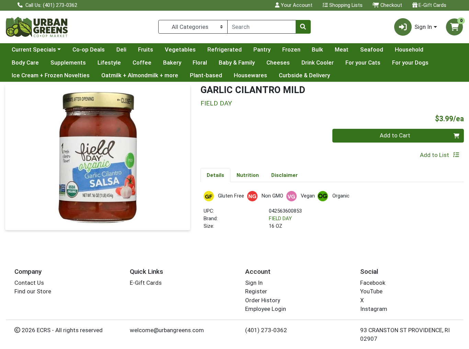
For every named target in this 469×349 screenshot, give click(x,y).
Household (409, 49)
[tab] (215, 175)
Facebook (372, 282)
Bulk (317, 49)
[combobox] (261, 27)
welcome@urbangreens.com (167, 330)
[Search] (303, 27)
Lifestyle (109, 62)
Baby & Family (237, 62)
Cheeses (278, 62)
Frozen (291, 49)
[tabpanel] (332, 213)
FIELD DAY (280, 218)
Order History (262, 300)
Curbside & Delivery (304, 75)
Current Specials (34, 49)
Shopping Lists (345, 5)
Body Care (25, 62)
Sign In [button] (423, 26)
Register (256, 291)
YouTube (371, 291)
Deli (121, 49)
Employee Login (265, 308)
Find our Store (32, 291)
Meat (341, 49)
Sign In (254, 282)
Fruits (145, 49)
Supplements (68, 62)
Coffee (142, 62)
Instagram (373, 308)
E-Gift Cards (431, 5)
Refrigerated (224, 49)
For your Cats (362, 62)
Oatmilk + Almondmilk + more (139, 75)
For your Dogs (410, 62)
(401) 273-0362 (266, 330)
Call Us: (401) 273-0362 (50, 5)
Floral (200, 62)
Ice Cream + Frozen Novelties (51, 75)
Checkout (390, 5)
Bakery (172, 62)
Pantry (262, 49)
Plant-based (206, 75)
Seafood (371, 49)
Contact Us (29, 282)
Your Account (295, 5)
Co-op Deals (88, 49)
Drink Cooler (317, 62)
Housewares (250, 75)
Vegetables (180, 49)
